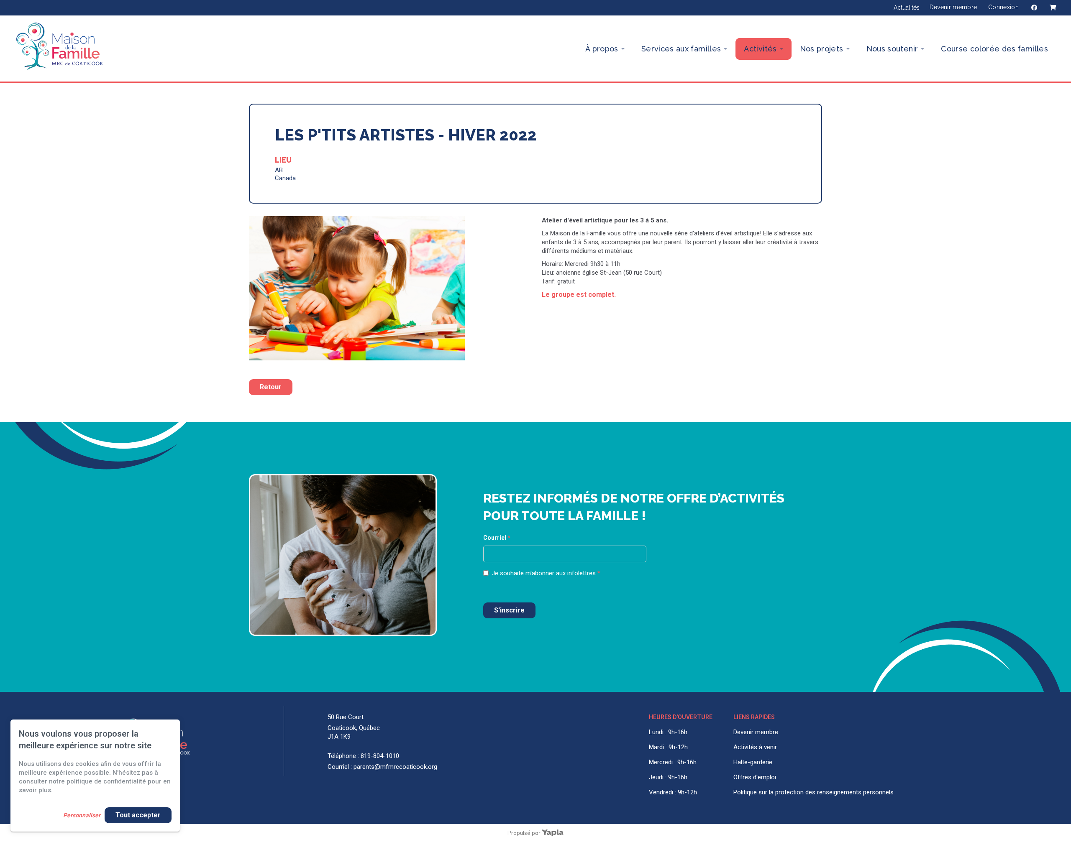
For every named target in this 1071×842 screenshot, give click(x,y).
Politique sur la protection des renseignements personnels (813, 792)
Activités (760, 48)
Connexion (1003, 7)
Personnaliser (81, 815)
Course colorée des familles (994, 48)
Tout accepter (138, 815)
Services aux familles (681, 48)
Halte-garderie (752, 762)
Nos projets (821, 48)
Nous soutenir (892, 48)
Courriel (496, 537)
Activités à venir (755, 747)
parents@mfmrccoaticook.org (395, 767)
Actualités (907, 7)
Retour (271, 387)
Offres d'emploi (754, 777)
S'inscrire (509, 610)
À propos (601, 48)
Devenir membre (953, 7)
